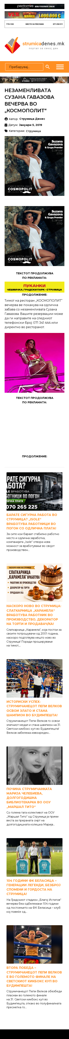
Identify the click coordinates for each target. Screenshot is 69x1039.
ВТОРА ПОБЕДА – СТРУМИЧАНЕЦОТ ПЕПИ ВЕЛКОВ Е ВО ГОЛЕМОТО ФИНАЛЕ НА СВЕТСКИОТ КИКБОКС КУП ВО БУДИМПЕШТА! (34, 976)
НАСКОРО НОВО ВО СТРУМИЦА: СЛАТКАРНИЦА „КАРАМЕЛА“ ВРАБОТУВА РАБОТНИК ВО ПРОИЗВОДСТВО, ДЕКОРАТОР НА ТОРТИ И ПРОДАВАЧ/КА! (34, 615)
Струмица (33, 131)
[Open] (60, 67)
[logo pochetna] (34, 45)
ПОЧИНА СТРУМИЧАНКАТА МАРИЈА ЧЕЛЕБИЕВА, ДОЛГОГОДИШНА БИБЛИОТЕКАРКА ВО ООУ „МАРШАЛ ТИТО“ (29, 798)
